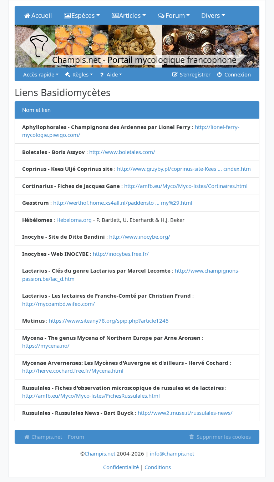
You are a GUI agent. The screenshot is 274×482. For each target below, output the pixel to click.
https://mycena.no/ (46, 345)
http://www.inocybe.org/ (139, 236)
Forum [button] (175, 15)
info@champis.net (172, 453)
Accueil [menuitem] (41, 15)
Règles (79, 74)
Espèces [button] (83, 15)
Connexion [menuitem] (237, 74)
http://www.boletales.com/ (122, 151)
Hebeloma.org (74, 219)
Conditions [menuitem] (157, 467)
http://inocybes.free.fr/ (121, 253)
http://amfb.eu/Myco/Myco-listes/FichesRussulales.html (91, 395)
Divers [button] (210, 15)
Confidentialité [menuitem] (121, 467)
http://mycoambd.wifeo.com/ (58, 303)
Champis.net (46, 436)
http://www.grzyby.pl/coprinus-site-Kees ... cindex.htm (184, 168)
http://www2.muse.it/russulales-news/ (185, 412)
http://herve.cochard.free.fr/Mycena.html (72, 370)
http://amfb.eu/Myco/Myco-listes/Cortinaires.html (186, 185)
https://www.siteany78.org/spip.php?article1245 (109, 320)
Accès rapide (38, 74)
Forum (76, 436)
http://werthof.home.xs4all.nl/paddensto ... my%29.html (122, 202)
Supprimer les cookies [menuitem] (223, 436)
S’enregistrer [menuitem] (194, 74)
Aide (111, 74)
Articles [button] (130, 15)
